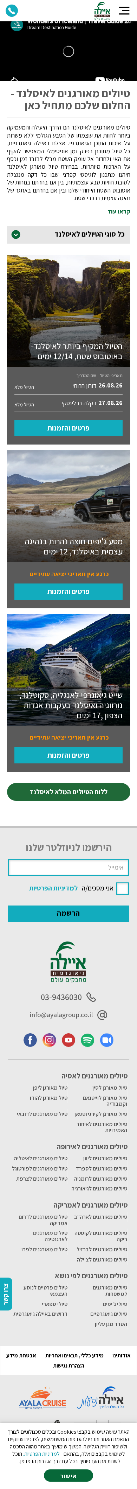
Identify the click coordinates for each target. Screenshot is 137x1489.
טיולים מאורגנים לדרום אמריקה (43, 1220)
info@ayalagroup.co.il (61, 1014)
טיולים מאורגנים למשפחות (110, 1291)
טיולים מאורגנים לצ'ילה (102, 1259)
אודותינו (121, 1355)
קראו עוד (118, 211)
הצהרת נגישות (68, 1365)
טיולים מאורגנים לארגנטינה (50, 1236)
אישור (68, 1476)
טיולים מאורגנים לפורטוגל (39, 1168)
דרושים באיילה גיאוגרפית (40, 1313)
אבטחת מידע (21, 1355)
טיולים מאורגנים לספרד (101, 1168)
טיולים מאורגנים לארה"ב (100, 1217)
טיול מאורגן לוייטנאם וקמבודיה (105, 1101)
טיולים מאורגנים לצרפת (41, 1178)
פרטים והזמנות (68, 428)
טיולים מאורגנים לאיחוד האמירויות (102, 1127)
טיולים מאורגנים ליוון (105, 1158)
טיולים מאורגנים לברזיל (102, 1249)
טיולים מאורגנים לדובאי (42, 1114)
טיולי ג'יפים (115, 1304)
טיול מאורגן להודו (48, 1098)
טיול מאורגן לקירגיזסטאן (100, 1114)
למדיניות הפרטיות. (41, 1453)
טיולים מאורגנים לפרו (44, 1249)
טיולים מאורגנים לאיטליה (40, 1158)
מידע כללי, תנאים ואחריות (74, 1355)
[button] (124, 10)
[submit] (68, 914)
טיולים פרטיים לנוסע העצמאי (45, 1291)
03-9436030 (61, 997)
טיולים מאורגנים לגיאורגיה (99, 1188)
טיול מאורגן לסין (109, 1087)
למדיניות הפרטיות (53, 888)
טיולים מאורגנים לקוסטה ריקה (100, 1236)
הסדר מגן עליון (111, 1324)
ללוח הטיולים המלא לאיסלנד (68, 791)
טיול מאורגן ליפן (50, 1087)
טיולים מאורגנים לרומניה (100, 1178)
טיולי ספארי (54, 1304)
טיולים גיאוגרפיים (108, 1313)
